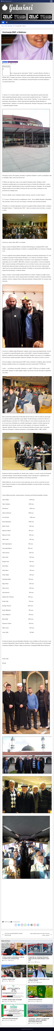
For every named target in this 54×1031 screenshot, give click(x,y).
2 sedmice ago (7, 1020)
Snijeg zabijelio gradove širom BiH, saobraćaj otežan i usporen (39, 934)
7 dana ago (6, 981)
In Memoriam (9, 975)
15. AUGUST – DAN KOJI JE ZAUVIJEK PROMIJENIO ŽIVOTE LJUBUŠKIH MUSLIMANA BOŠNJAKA (38, 1020)
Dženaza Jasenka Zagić (8, 979)
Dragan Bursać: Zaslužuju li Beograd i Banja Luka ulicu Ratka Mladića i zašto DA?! (38, 958)
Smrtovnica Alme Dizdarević (10, 1018)
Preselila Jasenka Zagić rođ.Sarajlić (12, 999)
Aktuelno (4, 953)
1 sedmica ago (33, 982)
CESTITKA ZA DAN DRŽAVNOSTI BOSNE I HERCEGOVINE (14, 934)
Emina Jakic (14, 63)
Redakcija (12, 960)
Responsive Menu (51, 1)
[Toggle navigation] (6, 22)
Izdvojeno (36, 1015)
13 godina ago (6, 63)
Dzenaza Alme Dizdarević (35, 999)
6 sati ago (6, 960)
